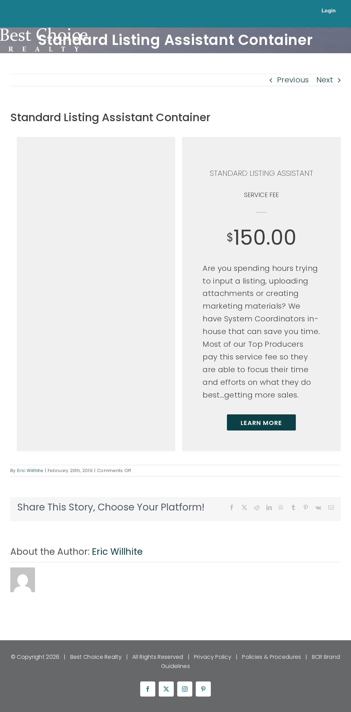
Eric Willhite (30, 470)
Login (329, 10)
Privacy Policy (212, 657)
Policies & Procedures (271, 657)
